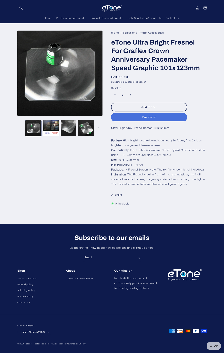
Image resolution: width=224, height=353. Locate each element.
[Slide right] (98, 128)
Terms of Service (27, 278)
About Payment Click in (79, 278)
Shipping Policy (26, 290)
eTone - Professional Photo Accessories (46, 344)
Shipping (116, 82)
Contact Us (24, 302)
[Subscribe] (139, 258)
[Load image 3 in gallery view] (69, 128)
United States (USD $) (33, 332)
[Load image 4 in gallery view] (86, 128)
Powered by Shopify (76, 344)
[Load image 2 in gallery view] (51, 128)
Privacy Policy (25, 296)
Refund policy (25, 284)
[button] (21, 8)
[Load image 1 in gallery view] (33, 128)
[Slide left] (21, 128)
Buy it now (149, 117)
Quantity (116, 88)
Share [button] (118, 195)
